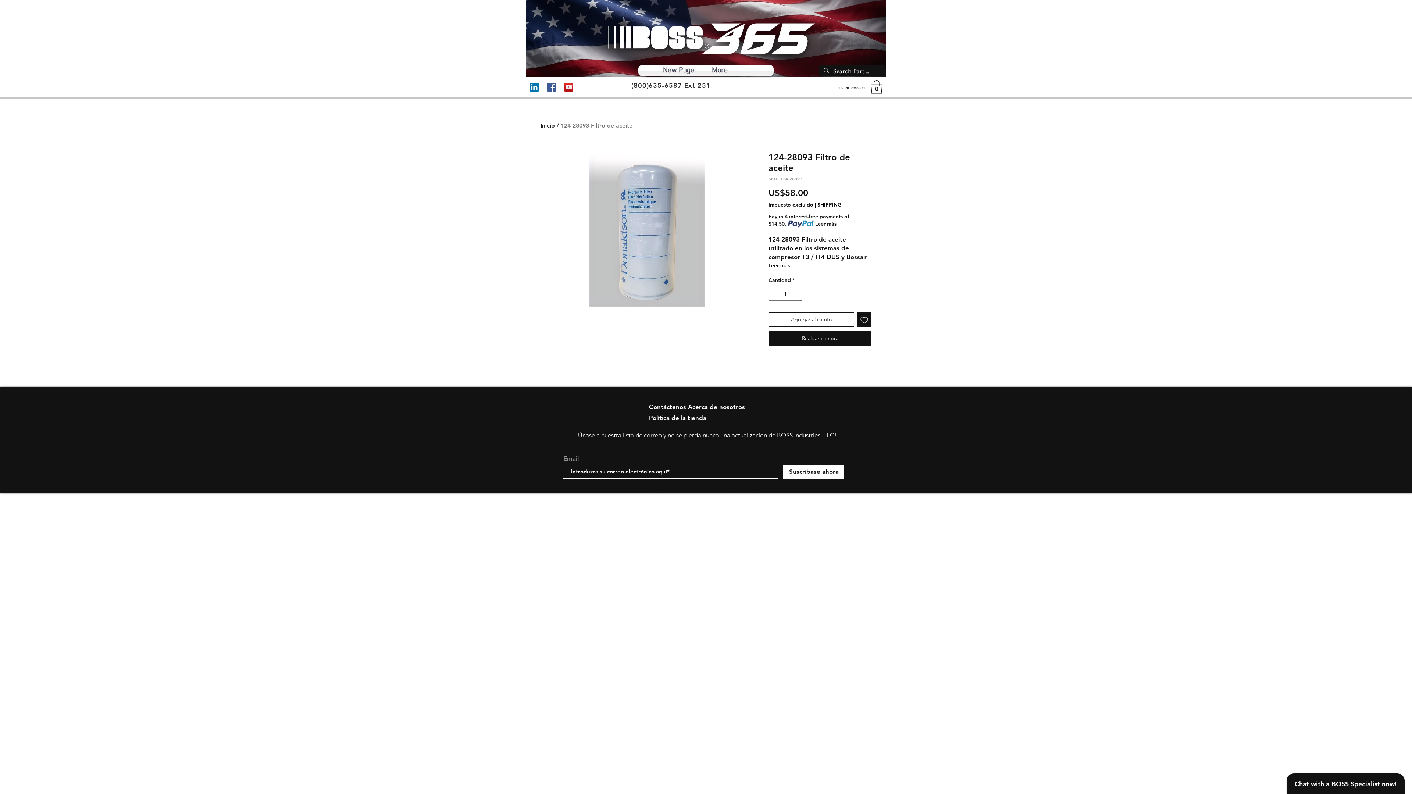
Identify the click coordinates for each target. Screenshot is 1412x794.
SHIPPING (829, 204)
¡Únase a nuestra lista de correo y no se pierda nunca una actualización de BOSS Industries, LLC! (706, 435)
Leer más (826, 224)
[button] (877, 87)
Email (571, 458)
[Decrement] (774, 293)
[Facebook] (551, 87)
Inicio (548, 125)
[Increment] (796, 293)
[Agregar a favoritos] (864, 319)
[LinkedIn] (534, 87)
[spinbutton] (785, 293)
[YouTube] (568, 87)
